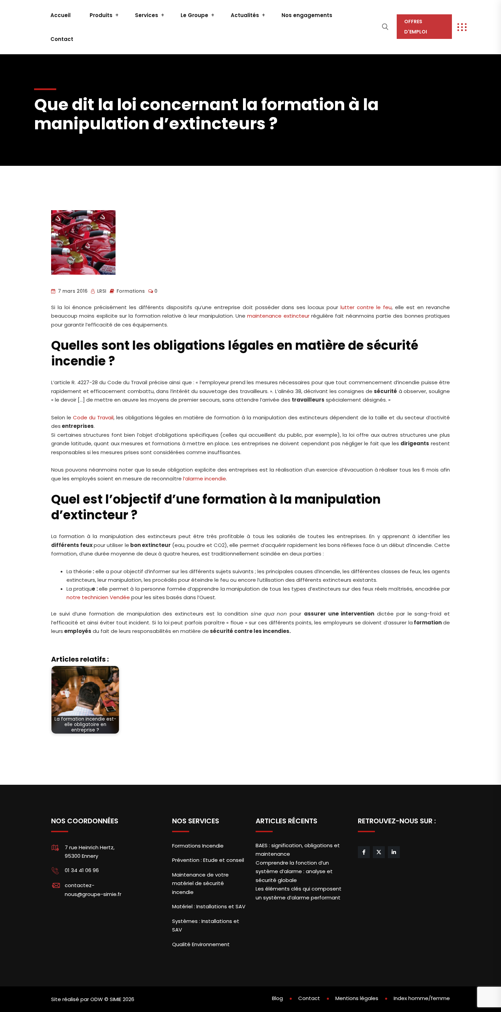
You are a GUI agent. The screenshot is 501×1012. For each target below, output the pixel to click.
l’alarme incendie (204, 478)
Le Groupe (194, 15)
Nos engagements (307, 15)
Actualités (245, 15)
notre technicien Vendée (98, 597)
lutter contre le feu (366, 307)
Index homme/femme (422, 998)
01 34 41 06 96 (82, 870)
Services (146, 15)
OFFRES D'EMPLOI (415, 26)
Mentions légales (356, 998)
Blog (277, 998)
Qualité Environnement (201, 944)
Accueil (60, 15)
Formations (131, 291)
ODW (96, 999)
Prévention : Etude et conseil (208, 860)
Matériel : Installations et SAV (208, 906)
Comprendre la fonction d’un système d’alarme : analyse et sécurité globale (294, 871)
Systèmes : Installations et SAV (205, 925)
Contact (61, 39)
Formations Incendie (198, 845)
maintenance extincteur (278, 315)
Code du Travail (93, 417)
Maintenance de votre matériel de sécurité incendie (200, 883)
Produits (101, 15)
